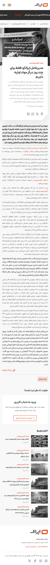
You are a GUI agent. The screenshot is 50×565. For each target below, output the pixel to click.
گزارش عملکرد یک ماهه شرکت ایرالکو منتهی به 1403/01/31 (17, 511)
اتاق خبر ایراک (38, 148)
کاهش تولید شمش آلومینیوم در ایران (17, 439)
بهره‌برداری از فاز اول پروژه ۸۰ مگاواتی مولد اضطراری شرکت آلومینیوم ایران (15, 483)
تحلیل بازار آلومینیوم (23, 507)
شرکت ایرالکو (29, 151)
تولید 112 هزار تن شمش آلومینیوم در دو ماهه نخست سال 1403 (16, 497)
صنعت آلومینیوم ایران (19, 24)
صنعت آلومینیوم (41, 180)
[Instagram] (40, 561)
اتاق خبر (33, 24)
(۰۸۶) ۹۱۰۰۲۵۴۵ (30, 547)
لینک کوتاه (7, 370)
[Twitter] (29, 561)
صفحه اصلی (44, 24)
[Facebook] (35, 561)
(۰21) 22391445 (42, 547)
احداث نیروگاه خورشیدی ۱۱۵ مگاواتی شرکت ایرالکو (17, 455)
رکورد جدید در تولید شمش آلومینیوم (17, 467)
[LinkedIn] (46, 561)
